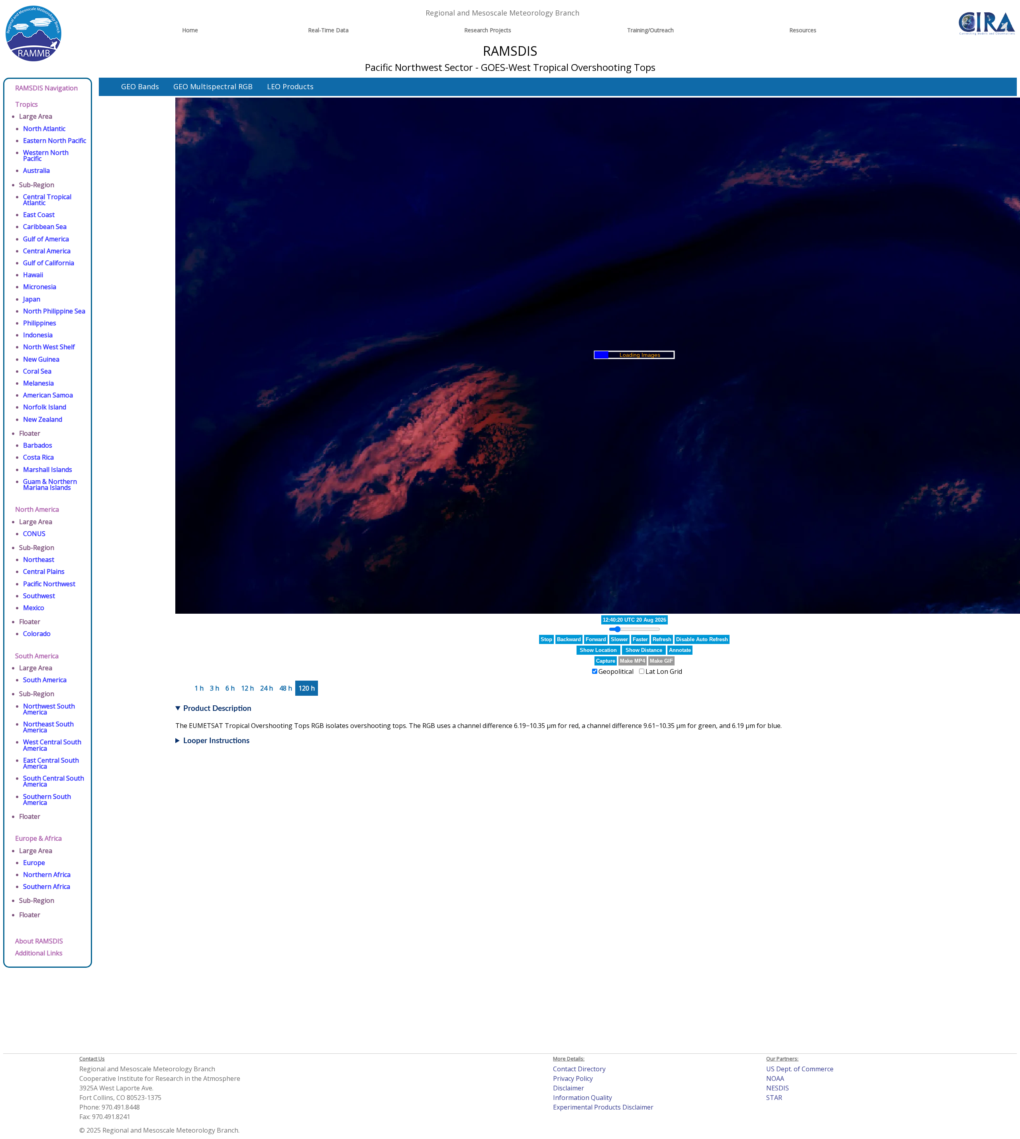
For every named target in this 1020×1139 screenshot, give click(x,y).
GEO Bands (140, 86)
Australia (36, 170)
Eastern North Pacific (54, 140)
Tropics (26, 104)
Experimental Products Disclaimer (603, 1107)
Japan (31, 299)
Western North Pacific (46, 155)
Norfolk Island (44, 407)
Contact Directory (579, 1069)
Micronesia (39, 286)
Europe (34, 862)
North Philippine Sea (54, 311)
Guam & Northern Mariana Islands (50, 484)
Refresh (662, 639)
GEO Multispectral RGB (213, 86)
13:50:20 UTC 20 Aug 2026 (634, 620)
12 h (247, 688)
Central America (47, 251)
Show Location (598, 650)
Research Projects (487, 30)
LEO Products (290, 86)
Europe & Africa (38, 838)
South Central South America (53, 781)
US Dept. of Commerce (800, 1069)
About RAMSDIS (39, 941)
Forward (596, 639)
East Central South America (51, 763)
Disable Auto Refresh (702, 639)
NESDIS (777, 1088)
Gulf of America (46, 239)
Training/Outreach (650, 30)
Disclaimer (568, 1088)
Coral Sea (37, 371)
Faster (640, 639)
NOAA (775, 1078)
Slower (619, 639)
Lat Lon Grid (663, 671)
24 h (266, 688)
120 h (306, 688)
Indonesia (38, 335)
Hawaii (33, 274)
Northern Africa (47, 874)
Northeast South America (48, 727)
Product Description (217, 708)
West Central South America (52, 745)
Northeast (38, 559)
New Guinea (41, 359)
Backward (569, 639)
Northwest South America (49, 709)
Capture (605, 661)
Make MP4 (632, 661)
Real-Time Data (328, 30)
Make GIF (661, 661)
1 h (199, 688)
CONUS (34, 533)
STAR (774, 1097)
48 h (285, 688)
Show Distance (644, 650)
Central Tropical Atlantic (47, 199)
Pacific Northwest (49, 583)
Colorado (37, 633)
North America (37, 509)
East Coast (39, 214)
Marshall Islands (47, 469)
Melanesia (38, 383)
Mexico (33, 607)
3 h (214, 688)
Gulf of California (48, 262)
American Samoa (48, 395)
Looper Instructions (216, 741)
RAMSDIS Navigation (46, 88)
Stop (546, 639)
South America (37, 656)
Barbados (37, 445)
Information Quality (582, 1097)
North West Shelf (49, 346)
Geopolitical (616, 671)
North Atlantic (44, 128)
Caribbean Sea (45, 226)
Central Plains (44, 571)
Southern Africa (46, 886)
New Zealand (42, 419)
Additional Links (39, 953)
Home (190, 30)
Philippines (39, 323)
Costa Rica (38, 457)
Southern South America (47, 799)
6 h (230, 688)
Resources (802, 30)
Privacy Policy (573, 1078)
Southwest (39, 595)
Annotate (680, 650)
